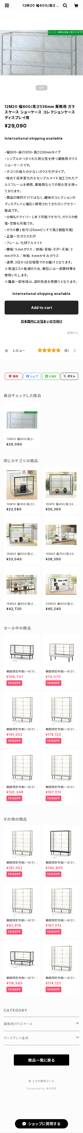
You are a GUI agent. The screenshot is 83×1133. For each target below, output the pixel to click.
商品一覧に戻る (41, 1060)
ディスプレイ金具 (16, 1038)
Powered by (36, 1088)
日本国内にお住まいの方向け (41, 321)
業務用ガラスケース (18, 1024)
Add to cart (41, 307)
